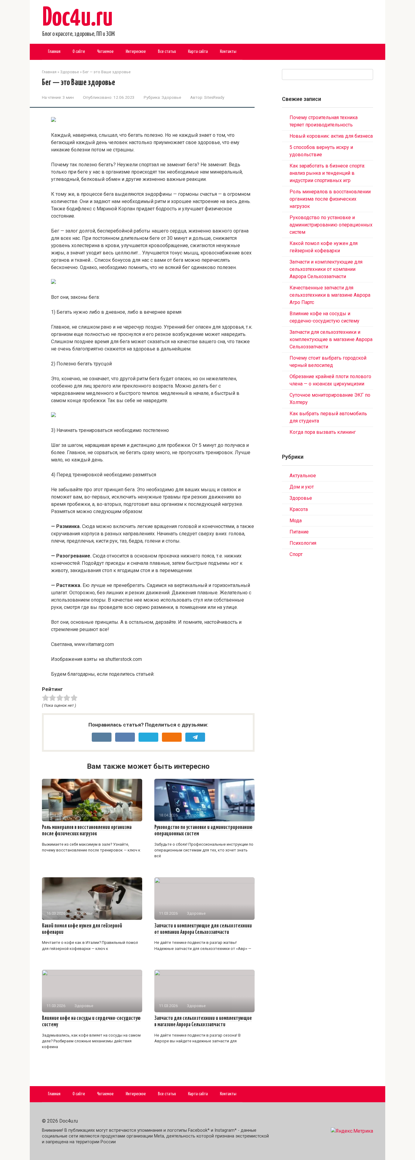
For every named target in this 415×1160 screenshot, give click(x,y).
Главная (54, 51)
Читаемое (105, 51)
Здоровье (171, 97)
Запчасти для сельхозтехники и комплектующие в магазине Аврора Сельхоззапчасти (331, 339)
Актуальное (303, 475)
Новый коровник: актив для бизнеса (331, 136)
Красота (299, 509)
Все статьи (167, 51)
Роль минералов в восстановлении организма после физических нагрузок (87, 831)
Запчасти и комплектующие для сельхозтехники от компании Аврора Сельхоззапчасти (326, 269)
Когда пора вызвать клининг (323, 432)
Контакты (228, 51)
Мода (296, 520)
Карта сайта (198, 51)
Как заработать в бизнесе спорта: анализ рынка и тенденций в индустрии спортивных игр (327, 173)
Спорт (296, 554)
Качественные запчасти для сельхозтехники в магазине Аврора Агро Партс (330, 295)
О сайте (79, 51)
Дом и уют (302, 487)
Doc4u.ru (77, 18)
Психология (303, 543)
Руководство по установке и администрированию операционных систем (331, 225)
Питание (299, 532)
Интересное (136, 51)
